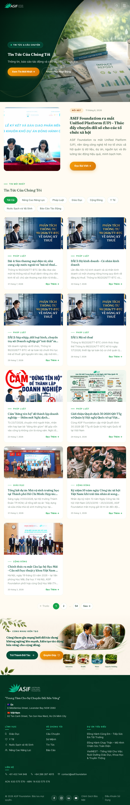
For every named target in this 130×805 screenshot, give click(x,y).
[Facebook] (54, 798)
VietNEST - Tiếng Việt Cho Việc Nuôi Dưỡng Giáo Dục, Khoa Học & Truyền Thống (105, 755)
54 (76, 605)
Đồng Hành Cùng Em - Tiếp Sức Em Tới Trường (105, 735)
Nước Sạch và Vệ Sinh (19, 208)
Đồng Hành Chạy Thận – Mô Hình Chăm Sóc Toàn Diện (105, 744)
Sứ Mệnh (51, 739)
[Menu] (124, 5)
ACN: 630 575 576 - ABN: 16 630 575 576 (27, 781)
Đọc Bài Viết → (83, 165)
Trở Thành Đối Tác (20, 655)
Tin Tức (50, 744)
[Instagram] (61, 798)
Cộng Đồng (96, 200)
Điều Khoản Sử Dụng (112, 798)
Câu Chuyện (53, 733)
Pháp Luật (58, 200)
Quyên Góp (49, 655)
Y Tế (112, 200)
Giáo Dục (77, 200)
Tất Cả (10, 200)
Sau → (87, 605)
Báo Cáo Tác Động (50, 208)
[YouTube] (76, 798)
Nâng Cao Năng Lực (33, 200)
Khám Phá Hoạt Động (58, 71)
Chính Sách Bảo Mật (89, 798)
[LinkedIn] (69, 798)
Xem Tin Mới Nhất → (23, 71)
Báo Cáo (50, 750)
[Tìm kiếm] (117, 5)
